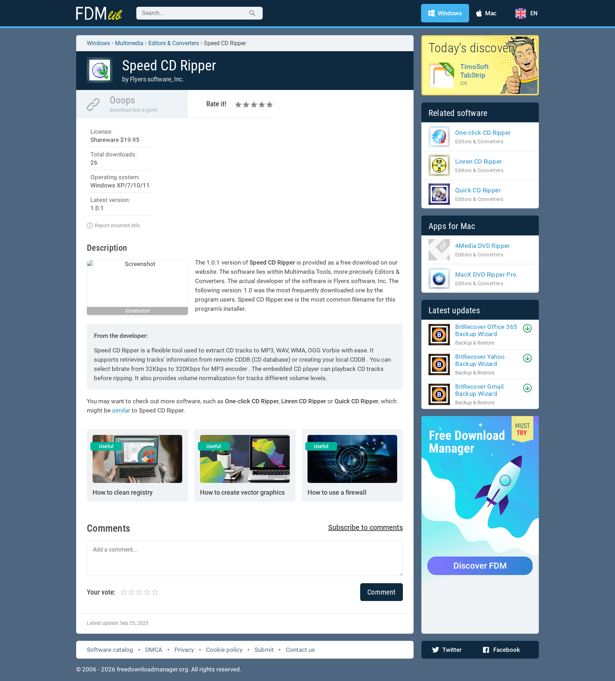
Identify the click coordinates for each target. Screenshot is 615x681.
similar (121, 410)
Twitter (452, 649)
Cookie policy (224, 649)
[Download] (527, 328)
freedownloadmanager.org (152, 669)
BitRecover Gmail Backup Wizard (479, 390)
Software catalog (110, 649)
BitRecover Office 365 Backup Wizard (486, 330)
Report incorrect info (117, 225)
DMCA (153, 649)
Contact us (300, 649)
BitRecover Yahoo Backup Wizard (480, 360)
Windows (98, 43)
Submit (264, 649)
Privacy (184, 649)
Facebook (506, 649)
